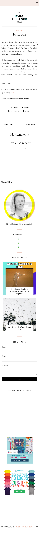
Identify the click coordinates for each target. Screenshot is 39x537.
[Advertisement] (20, 174)
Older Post (30, 125)
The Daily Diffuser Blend (24, 526)
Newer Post (9, 125)
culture (19, 30)
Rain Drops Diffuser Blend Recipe (19, 328)
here (12, 92)
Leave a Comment (29, 39)
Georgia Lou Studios (23, 528)
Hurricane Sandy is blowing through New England (19, 291)
